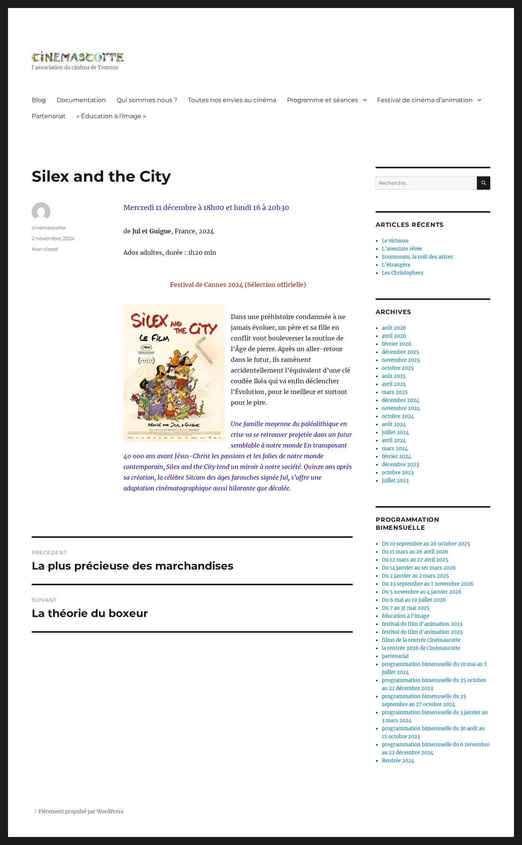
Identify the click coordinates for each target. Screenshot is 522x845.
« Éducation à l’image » (111, 116)
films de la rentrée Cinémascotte (421, 640)
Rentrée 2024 (398, 760)
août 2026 (394, 328)
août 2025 (394, 376)
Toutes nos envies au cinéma (232, 100)
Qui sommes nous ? (147, 100)
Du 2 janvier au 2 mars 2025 (415, 576)
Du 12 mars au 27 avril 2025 (415, 560)
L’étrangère (396, 265)
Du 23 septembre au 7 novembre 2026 (427, 584)
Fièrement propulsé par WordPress (81, 811)
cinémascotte (49, 228)
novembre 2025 (401, 360)
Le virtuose (395, 241)
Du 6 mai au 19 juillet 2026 (414, 600)
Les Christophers (402, 273)
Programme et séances (322, 100)
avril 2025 (394, 384)
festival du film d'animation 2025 (422, 632)
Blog (39, 100)
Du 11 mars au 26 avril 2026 (415, 552)
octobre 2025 (398, 368)
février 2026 (397, 344)
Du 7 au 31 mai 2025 (406, 608)
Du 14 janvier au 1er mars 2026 (419, 568)
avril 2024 (394, 440)
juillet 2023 (395, 480)
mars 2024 (395, 448)
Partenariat (49, 116)
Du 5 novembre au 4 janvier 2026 (422, 592)
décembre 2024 (400, 400)
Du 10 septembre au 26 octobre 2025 (426, 544)
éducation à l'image (405, 616)
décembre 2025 (400, 352)
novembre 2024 (401, 408)
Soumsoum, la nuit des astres (417, 257)
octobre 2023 (397, 472)
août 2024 (394, 424)
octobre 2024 (398, 416)
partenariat (395, 656)
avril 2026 (394, 336)
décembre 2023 (400, 464)
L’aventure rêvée (402, 249)
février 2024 (396, 456)
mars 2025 (395, 392)
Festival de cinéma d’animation (425, 100)
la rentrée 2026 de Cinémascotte (421, 648)
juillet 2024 (395, 432)
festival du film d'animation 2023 (422, 624)
